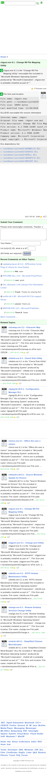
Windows (28, 750)
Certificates (12, 752)
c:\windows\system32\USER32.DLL (19, 152)
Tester (4, 750)
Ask (9, 744)
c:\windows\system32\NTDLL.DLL (19, 155)
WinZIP (21, 736)
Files (3, 752)
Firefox (13, 725)
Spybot (4, 734)
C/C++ (38, 723)
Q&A (35, 752)
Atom (3, 744)
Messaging (19, 728)
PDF (25, 731)
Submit (27, 253)
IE (27, 725)
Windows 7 (11, 736)
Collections (24, 742)
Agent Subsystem (15, 723)
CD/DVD (4, 725)
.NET (3, 723)
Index (34, 742)
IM (30, 725)
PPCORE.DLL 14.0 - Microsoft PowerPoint (22, 276)
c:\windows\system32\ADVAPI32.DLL (21, 158)
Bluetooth (29, 723)
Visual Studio (36, 734)
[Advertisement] (23, 30)
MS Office (5, 731)
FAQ (18, 755)
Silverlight (33, 731)
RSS (40, 742)
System (12, 734)
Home (3, 57)
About (15, 742)
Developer (13, 750)
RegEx (22, 752)
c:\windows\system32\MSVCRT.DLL (19, 161)
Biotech (42, 752)
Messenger (31, 728)
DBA (21, 750)
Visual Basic (23, 734)
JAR (36, 750)
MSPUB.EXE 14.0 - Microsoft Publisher (21, 308)
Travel (12, 755)
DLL (42, 750)
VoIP (3, 736)
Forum (24, 755)
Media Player (7, 728)
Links (29, 752)
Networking (16, 731)
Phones (4, 755)
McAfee (42, 725)
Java (35, 725)
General (21, 725)
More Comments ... (9, 317)
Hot (9, 742)
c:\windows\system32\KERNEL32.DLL (21, 149)
